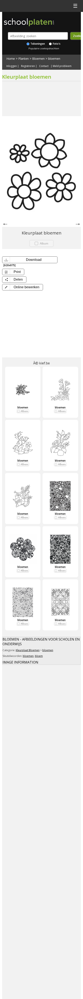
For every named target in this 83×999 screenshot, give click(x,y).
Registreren (28, 66)
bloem (39, 656)
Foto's (56, 43)
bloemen (54, 59)
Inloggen (11, 66)
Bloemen (38, 59)
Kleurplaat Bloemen (28, 650)
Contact (44, 66)
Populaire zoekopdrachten (44, 48)
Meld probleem (62, 66)
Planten (23, 59)
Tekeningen (37, 43)
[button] (22, 287)
